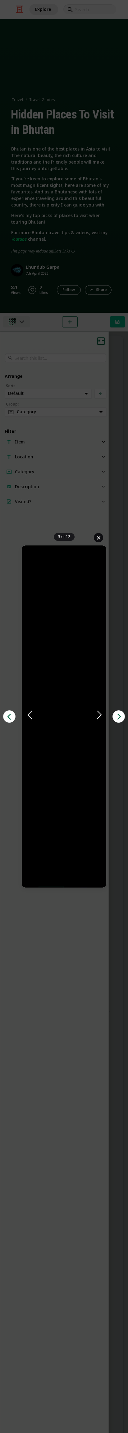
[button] (64, 715)
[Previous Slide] (29, 715)
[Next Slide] (98, 715)
